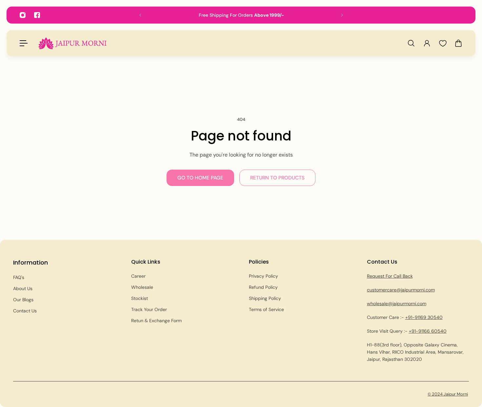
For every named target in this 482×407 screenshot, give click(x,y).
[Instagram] (22, 15)
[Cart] (458, 43)
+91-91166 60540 (428, 331)
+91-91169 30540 (424, 317)
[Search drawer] (411, 43)
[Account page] (427, 43)
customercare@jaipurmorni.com (401, 290)
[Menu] (23, 43)
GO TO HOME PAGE (200, 178)
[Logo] (72, 43)
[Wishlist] (443, 43)
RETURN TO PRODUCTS (277, 178)
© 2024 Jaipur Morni (448, 394)
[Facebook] (37, 15)
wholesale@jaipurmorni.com (396, 303)
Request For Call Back (390, 276)
